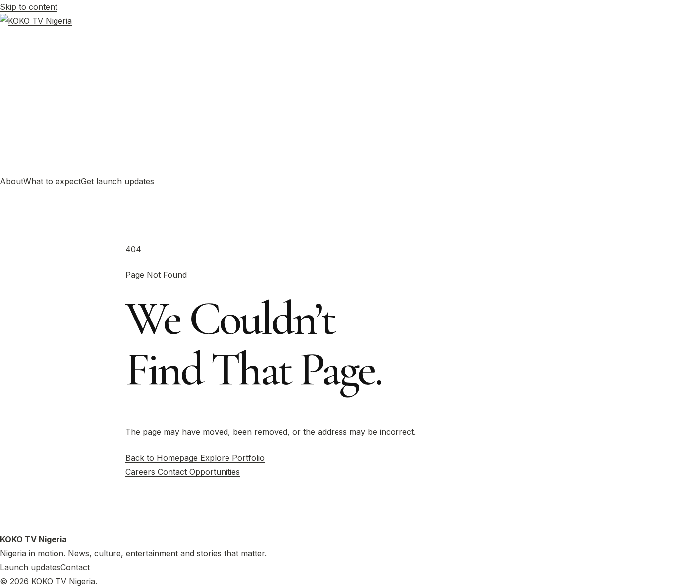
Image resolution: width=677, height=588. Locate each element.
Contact (173, 472)
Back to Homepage (162, 458)
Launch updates (30, 567)
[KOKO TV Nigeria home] (338, 94)
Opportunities (214, 472)
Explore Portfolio (232, 458)
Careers (141, 472)
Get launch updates (117, 181)
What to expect (52, 181)
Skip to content (28, 7)
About (11, 181)
